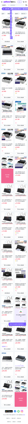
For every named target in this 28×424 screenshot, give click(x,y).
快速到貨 (10, 18)
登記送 (10, 12)
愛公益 (10, 35)
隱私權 (14, 421)
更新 (24, 414)
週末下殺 (10, 29)
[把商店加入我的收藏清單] (25, 321)
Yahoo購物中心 (9, 2)
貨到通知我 (7, 41)
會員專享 (10, 32)
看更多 (10, 37)
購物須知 (19, 418)
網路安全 (9, 421)
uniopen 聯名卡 (17, 9)
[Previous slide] (2, 23)
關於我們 (14, 418)
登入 (20, 2)
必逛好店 (10, 26)
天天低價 (10, 20)
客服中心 (8, 418)
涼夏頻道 (10, 23)
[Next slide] (12, 23)
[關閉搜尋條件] (9, 5)
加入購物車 (21, 41)
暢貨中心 (10, 15)
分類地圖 (19, 421)
